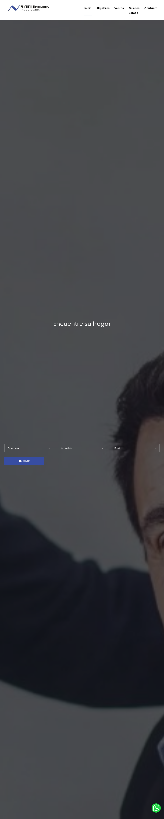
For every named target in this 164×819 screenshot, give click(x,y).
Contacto (150, 8)
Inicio (88, 8)
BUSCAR (24, 461)
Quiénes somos (134, 10)
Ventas (119, 8)
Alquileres (103, 8)
